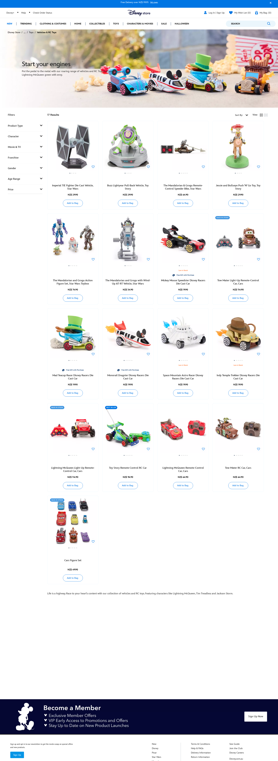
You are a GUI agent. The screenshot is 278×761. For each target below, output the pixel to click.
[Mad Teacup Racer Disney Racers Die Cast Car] (73, 336)
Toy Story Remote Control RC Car (128, 467)
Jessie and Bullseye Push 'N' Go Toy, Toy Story (238, 187)
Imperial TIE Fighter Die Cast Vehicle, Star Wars (72, 187)
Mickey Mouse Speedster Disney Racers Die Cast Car (183, 282)
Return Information (200, 757)
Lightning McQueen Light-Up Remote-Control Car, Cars (73, 469)
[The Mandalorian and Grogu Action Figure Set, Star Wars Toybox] (73, 241)
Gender (12, 168)
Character (13, 136)
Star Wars (156, 757)
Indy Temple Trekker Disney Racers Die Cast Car (238, 377)
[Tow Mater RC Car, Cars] (238, 431)
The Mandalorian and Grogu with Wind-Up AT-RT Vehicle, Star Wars (127, 282)
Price (10, 189)
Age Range (14, 179)
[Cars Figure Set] (73, 523)
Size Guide (234, 744)
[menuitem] (8, 23)
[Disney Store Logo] (139, 13)
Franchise (13, 157)
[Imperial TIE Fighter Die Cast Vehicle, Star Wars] (73, 148)
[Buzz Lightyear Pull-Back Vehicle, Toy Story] (128, 148)
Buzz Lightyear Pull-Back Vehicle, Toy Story (128, 187)
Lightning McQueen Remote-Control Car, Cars (183, 469)
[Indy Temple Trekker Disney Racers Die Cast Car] (238, 336)
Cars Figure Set (72, 560)
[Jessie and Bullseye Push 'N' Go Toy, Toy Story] (238, 148)
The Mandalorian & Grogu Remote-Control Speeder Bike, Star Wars (183, 187)
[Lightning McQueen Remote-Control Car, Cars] (183, 431)
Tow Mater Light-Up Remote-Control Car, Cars (238, 282)
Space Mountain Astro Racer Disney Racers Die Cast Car (183, 377)
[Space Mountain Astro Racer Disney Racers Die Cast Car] (183, 336)
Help (23, 12)
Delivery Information (201, 752)
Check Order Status (42, 12)
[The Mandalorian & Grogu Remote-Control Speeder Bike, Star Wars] (183, 148)
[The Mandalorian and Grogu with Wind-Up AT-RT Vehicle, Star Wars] (128, 241)
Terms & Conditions (200, 744)
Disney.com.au (236, 758)
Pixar (154, 752)
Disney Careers (236, 752)
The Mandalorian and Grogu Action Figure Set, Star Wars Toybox (73, 282)
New (154, 744)
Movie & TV (14, 147)
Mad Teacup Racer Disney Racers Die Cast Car (72, 377)
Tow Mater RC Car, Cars (238, 467)
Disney (155, 748)
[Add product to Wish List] (93, 166)
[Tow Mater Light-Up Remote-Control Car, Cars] (238, 241)
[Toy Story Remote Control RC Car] (128, 431)
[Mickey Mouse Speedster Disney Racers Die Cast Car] (183, 241)
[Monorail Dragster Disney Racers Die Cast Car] (128, 336)
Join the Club (236, 748)
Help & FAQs (197, 748)
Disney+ (10, 12)
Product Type (15, 125)
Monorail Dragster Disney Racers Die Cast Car (128, 377)
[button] (269, 4)
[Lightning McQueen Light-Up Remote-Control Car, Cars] (73, 431)
